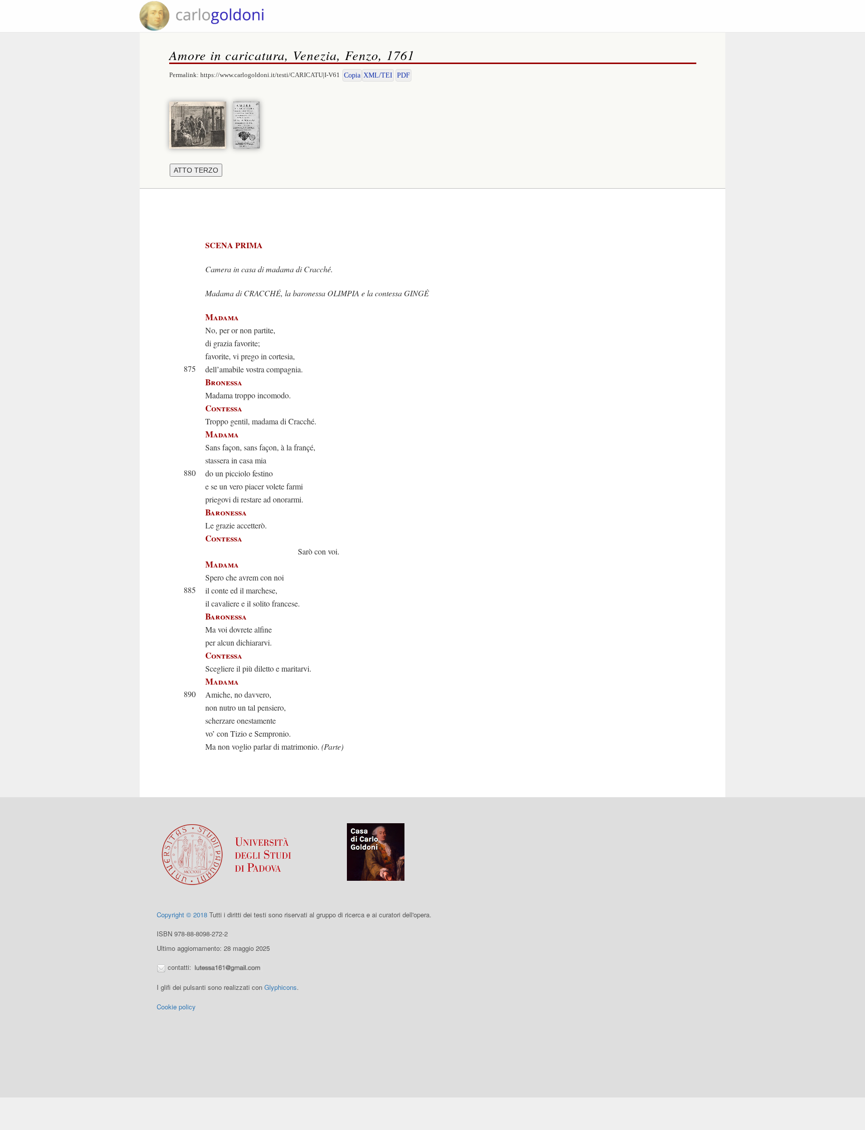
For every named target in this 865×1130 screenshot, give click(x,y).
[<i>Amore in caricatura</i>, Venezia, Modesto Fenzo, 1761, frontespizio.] (249, 124)
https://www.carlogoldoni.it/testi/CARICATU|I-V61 (270, 75)
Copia (352, 75)
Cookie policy (176, 1006)
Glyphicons (280, 987)
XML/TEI (377, 75)
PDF (403, 75)
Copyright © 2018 (182, 914)
